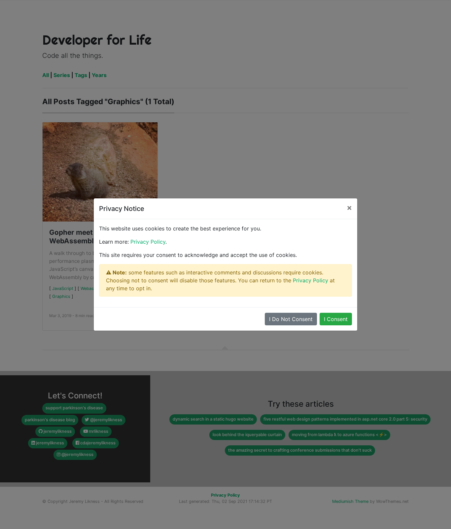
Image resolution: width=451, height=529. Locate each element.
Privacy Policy (147, 241)
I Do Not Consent (291, 319)
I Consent (336, 319)
